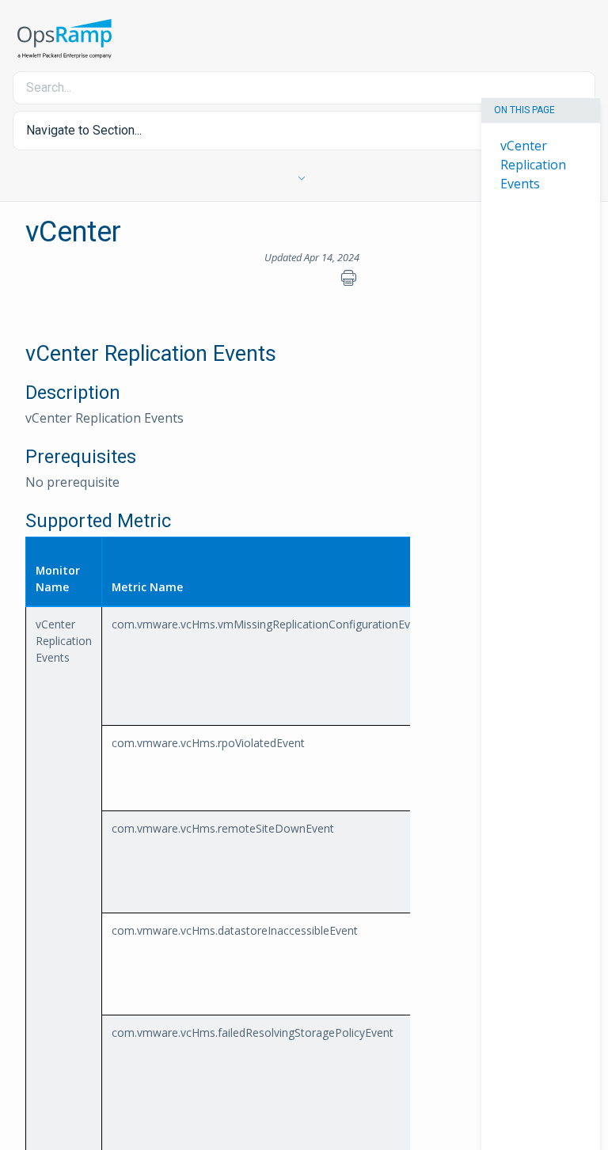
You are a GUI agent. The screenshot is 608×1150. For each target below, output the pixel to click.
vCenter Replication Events (533, 164)
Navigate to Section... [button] (84, 130)
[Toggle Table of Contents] (304, 178)
